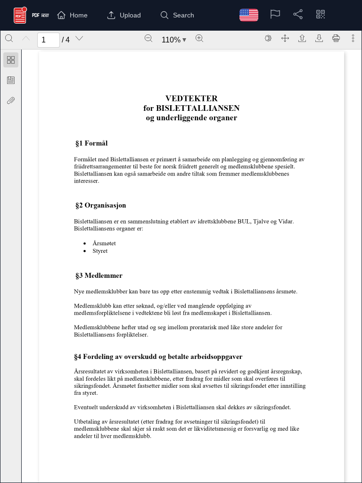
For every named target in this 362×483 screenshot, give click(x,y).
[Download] (319, 38)
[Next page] (79, 38)
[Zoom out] (148, 38)
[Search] (8, 38)
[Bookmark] (10, 80)
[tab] (10, 61)
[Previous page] (25, 38)
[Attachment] (10, 100)
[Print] (336, 38)
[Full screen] (285, 38)
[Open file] (302, 38)
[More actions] (353, 38)
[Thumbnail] (10, 59)
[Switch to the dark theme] (268, 38)
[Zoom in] (199, 38)
